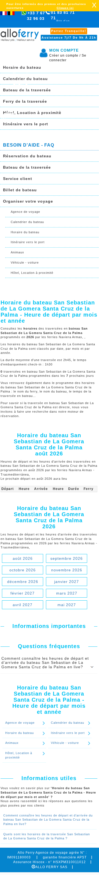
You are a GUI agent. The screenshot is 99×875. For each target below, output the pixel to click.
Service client (17, 178)
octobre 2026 (22, 570)
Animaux (17, 252)
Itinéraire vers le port (25, 124)
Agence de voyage (25, 211)
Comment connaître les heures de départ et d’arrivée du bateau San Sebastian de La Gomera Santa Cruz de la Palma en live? (48, 820)
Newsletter (23, 94)
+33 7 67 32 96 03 (36, 16)
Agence (20, 84)
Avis (17, 104)
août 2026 (23, 558)
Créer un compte (65, 55)
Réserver (9, 119)
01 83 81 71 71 (63, 18)
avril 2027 (22, 605)
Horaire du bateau (25, 232)
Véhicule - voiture (25, 262)
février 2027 (22, 593)
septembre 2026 (66, 558)
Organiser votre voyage (28, 201)
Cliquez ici (65, 7)
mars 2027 (66, 593)
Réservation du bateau (27, 156)
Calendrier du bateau (27, 222)
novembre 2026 (66, 570)
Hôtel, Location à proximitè (32, 112)
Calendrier (23, 64)
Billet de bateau (20, 190)
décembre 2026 (22, 581)
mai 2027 (66, 605)
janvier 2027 (66, 581)
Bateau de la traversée (27, 167)
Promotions (24, 74)
